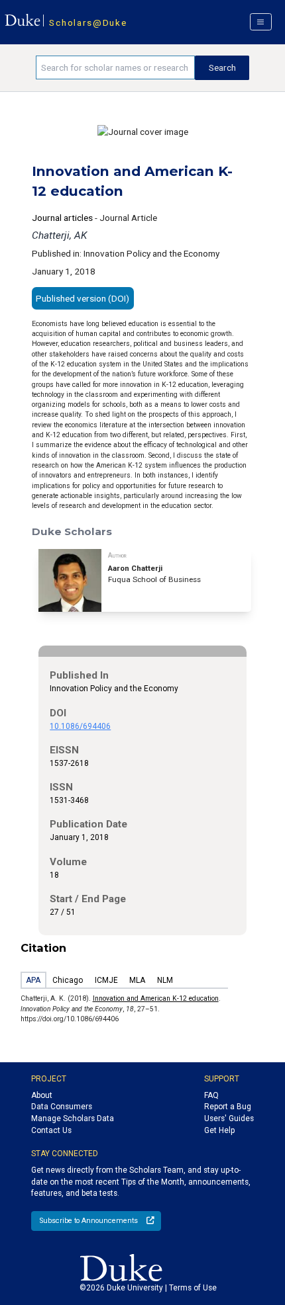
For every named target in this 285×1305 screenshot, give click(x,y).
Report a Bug (227, 1106)
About (41, 1095)
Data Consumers (61, 1106)
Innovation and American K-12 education (156, 998)
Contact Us (51, 1130)
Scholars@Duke (88, 22)
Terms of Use (193, 1287)
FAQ (211, 1095)
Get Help (219, 1130)
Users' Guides (229, 1118)
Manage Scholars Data (72, 1118)
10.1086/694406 (80, 726)
